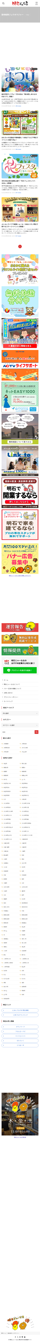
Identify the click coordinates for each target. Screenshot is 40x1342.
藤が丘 (23, 955)
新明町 (5, 879)
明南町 (23, 990)
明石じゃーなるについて (12, 684)
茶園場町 (6, 871)
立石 (5, 895)
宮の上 (5, 990)
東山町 (23, 947)
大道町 (5, 891)
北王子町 (24, 863)
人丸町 (5, 950)
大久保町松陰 (7, 823)
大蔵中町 (24, 843)
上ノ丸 (23, 779)
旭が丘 (5, 779)
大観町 (5, 883)
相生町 (5, 763)
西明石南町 (6, 919)
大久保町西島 (25, 815)
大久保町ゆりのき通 (27, 835)
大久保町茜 (6, 803)
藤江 (5, 955)
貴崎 (23, 859)
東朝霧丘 (6, 939)
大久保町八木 (25, 831)
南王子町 (6, 986)
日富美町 (24, 950)
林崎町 (23, 935)
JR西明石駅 (7, 747)
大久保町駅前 (7, 807)
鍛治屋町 (6, 855)
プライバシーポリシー (11, 697)
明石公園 (24, 763)
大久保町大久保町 (8, 811)
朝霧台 (23, 767)
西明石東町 (6, 915)
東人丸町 (24, 943)
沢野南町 (24, 875)
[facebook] (15, 1337)
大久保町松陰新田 (26, 823)
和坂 (23, 855)
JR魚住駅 (6, 751)
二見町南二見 (25, 962)
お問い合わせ (8, 693)
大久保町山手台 (8, 835)
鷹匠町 (23, 891)
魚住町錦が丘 (25, 795)
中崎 (23, 911)
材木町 (23, 867)
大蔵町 (23, 851)
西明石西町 (25, 915)
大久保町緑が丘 (26, 827)
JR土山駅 (24, 751)
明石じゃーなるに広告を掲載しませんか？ (20, 575)
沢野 (5, 875)
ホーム (6, 680)
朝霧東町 (24, 771)
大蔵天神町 (6, 843)
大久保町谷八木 (8, 815)
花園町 (23, 931)
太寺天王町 (25, 887)
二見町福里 (6, 966)
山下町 (5, 994)
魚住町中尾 (25, 791)
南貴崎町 (24, 986)
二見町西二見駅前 (8, 962)
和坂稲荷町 (6, 998)
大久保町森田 (7, 831)
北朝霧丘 (6, 863)
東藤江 (5, 947)
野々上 (5, 931)
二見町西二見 (25, 959)
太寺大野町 (6, 887)
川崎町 (5, 859)
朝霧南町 (6, 775)
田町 (23, 895)
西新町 (5, 927)
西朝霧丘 (24, 923)
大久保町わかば (8, 839)
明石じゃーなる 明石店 (20, 1137)
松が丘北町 (6, 978)
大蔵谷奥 (6, 851)
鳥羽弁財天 (25, 907)
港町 (23, 982)
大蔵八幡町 (6, 847)
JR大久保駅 (25, 747)
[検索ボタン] (3, 3)
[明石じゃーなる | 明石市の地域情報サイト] (20, 3)
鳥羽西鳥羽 (25, 903)
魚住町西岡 (6, 795)
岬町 (5, 982)
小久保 (5, 867)
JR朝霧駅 (6, 743)
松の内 (23, 978)
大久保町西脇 (7, 819)
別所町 (5, 970)
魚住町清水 (6, 787)
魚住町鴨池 (25, 783)
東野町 (5, 943)
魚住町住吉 (25, 787)
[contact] (25, 1337)
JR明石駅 (24, 743)
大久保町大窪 (25, 807)
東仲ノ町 (24, 939)
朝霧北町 (6, 767)
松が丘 (23, 974)
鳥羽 (5, 903)
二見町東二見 (7, 959)
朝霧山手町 (25, 775)
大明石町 (24, 799)
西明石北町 (25, 919)
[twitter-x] (18, 1337)
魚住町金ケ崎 (7, 783)
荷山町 (23, 927)
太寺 (23, 883)
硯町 (23, 879)
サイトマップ (8, 701)
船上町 (23, 966)
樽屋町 (5, 899)
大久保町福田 (25, 819)
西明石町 (6, 923)
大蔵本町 (24, 847)
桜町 (23, 871)
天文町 (23, 899)
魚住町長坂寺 (7, 791)
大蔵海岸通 (25, 839)
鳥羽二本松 (6, 907)
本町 (23, 970)
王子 (5, 799)
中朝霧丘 (6, 911)
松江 (5, 974)
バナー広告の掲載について (12, 688)
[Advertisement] (20, 43)
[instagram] (20, 1337)
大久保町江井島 (26, 803)
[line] (22, 1337)
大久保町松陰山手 (8, 827)
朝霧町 (5, 771)
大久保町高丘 (25, 811)
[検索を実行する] (36, 732)
